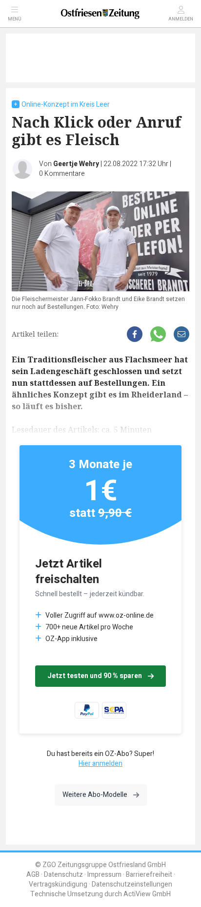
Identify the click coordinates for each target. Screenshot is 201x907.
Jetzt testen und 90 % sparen (94, 676)
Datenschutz (63, 874)
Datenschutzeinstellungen (132, 884)
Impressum (104, 874)
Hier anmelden (100, 763)
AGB (33, 874)
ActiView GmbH (147, 894)
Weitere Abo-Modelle (94, 795)
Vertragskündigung (58, 884)
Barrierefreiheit (149, 874)
